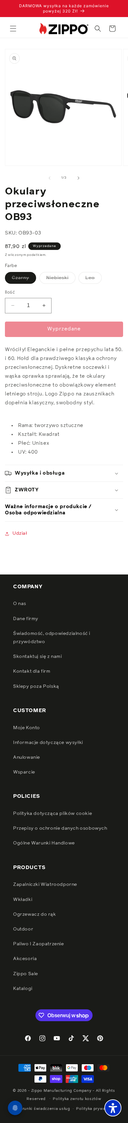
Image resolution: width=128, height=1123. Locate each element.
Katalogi (22, 988)
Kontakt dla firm (32, 671)
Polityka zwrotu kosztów (77, 1099)
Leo (93, 279)
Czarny (24, 279)
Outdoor (23, 929)
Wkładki (22, 899)
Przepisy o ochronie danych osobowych (60, 828)
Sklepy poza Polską (36, 686)
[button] (13, 28)
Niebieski (60, 279)
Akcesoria (25, 958)
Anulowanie (26, 757)
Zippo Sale (25, 974)
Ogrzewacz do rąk (34, 914)
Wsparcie (24, 772)
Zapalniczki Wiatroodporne (45, 884)
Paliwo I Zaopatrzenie (38, 944)
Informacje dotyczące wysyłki (48, 742)
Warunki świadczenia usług (43, 1109)
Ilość (10, 292)
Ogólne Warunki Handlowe (44, 843)
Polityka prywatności (96, 1109)
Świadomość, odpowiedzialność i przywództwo (51, 637)
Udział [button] (19, 533)
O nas (19, 603)
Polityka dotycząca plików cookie (52, 813)
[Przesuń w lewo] (49, 178)
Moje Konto (26, 728)
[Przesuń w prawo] (78, 178)
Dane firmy (25, 619)
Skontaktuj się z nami (37, 656)
